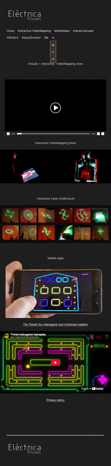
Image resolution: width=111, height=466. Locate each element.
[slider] (53, 133)
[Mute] (98, 133)
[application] (55, 108)
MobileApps (62, 30)
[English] (53, 37)
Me (46, 37)
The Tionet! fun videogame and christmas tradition (55, 324)
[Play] (8, 133)
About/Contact (31, 37)
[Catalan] (53, 45)
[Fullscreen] (102, 133)
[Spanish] (53, 58)
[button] (55, 107)
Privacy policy (55, 400)
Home (10, 30)
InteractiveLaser (83, 30)
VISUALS (12, 37)
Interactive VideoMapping (34, 30)
